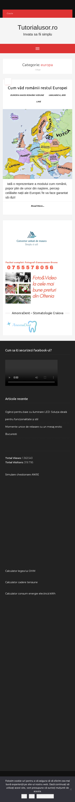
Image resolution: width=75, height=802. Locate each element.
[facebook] (38, 4)
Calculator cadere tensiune (21, 582)
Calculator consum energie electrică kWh (30, 593)
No (31, 796)
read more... (37, 206)
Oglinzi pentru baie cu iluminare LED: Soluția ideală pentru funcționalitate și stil (36, 415)
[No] (70, 789)
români (30, 95)
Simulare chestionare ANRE (22, 474)
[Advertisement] (37, 522)
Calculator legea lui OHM (20, 571)
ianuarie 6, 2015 (57, 95)
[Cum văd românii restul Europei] (37, 144)
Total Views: (13, 458)
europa (14, 95)
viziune (39, 95)
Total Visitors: (14, 462)
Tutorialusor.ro (38, 27)
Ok (24, 796)
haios (22, 95)
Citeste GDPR (45, 796)
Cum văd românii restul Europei (37, 88)
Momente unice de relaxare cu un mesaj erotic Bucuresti (33, 430)
